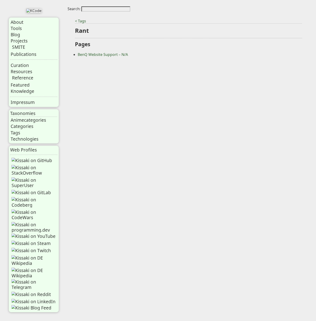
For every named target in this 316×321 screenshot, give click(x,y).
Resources (21, 71)
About (17, 22)
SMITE (18, 47)
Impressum (23, 102)
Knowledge (22, 91)
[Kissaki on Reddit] (31, 294)
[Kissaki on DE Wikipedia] (34, 260)
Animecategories (28, 120)
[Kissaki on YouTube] (33, 236)
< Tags (80, 21)
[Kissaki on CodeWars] (34, 215)
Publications (23, 54)
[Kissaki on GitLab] (31, 192)
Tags (15, 133)
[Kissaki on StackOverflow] (34, 170)
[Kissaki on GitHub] (32, 160)
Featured (20, 85)
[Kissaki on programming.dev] (34, 227)
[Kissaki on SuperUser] (34, 182)
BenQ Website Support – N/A (103, 54)
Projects (19, 41)
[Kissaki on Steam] (31, 243)
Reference (22, 78)
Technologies (24, 139)
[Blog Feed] (31, 308)
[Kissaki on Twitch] (31, 250)
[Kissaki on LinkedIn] (33, 301)
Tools (16, 28)
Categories (22, 126)
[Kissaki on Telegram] (34, 284)
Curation (20, 65)
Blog (15, 34)
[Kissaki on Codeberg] (34, 202)
